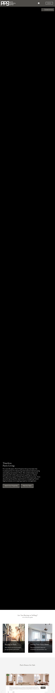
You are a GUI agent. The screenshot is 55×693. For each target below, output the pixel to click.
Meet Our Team (27, 486)
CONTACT (49, 3)
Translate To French (49, 9)
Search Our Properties (11, 486)
